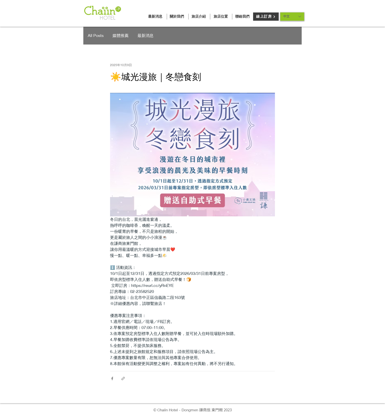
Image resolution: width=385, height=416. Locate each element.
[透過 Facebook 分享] (112, 378)
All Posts (96, 35)
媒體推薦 (121, 35)
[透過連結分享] (123, 378)
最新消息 (145, 35)
